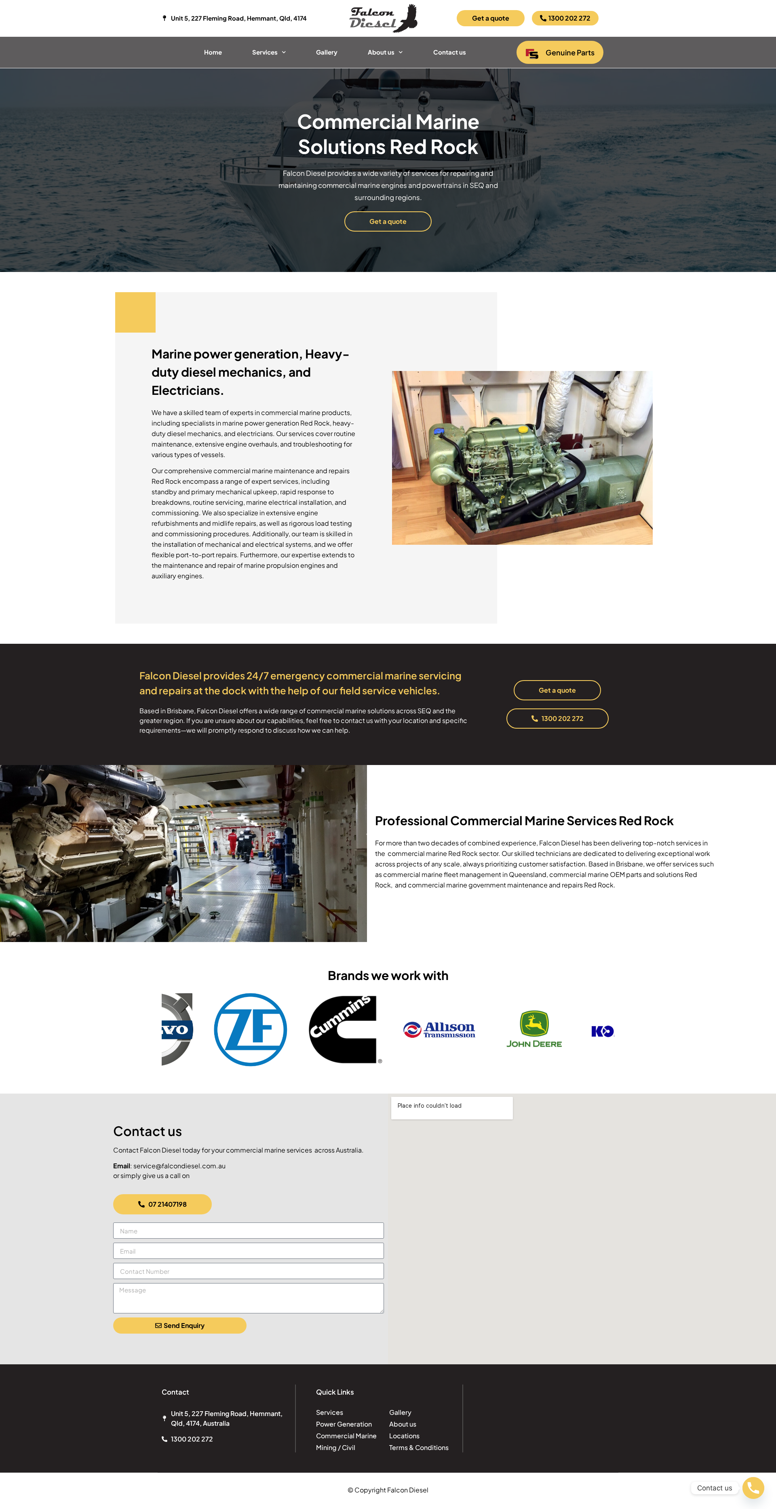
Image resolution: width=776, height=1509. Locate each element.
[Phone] (753, 1488)
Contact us (449, 52)
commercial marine (291, 412)
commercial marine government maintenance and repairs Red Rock (511, 885)
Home (213, 52)
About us (381, 52)
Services (265, 52)
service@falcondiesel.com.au (179, 1165)
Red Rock (463, 853)
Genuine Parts (570, 52)
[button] (171, 1031)
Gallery (326, 52)
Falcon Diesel (217, 710)
